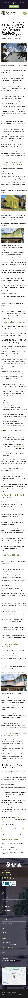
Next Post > (23, 834)
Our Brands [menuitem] (5, 906)
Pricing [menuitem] (4, 915)
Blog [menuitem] (3, 928)
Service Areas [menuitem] (6, 910)
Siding (3, 831)
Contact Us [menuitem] (5, 932)
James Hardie (11, 733)
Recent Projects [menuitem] (6, 919)
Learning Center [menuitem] (7, 924)
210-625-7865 (7, 874)
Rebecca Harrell (7, 38)
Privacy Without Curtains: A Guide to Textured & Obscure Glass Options (12, 844)
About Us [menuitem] (5, 897)
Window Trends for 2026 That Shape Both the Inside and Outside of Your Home (12, 848)
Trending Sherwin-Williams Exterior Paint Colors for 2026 (12, 852)
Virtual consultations (11, 821)
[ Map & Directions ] (8, 947)
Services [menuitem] (4, 902)
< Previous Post (6, 834)
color (4, 571)
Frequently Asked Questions (13, 828)
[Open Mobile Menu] (21, 13)
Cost (23, 828)
